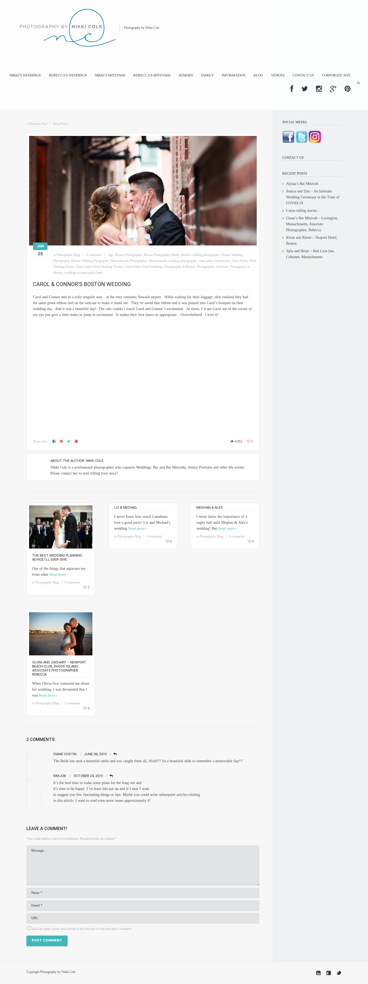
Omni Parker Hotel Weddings (144, 267)
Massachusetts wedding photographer (173, 261)
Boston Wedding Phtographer (90, 261)
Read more (58, 574)
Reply (115, 754)
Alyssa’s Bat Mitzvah (302, 184)
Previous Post (38, 124)
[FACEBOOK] (291, 88)
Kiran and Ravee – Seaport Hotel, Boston (312, 240)
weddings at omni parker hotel (83, 273)
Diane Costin (65, 754)
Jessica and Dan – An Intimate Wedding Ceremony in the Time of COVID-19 (312, 197)
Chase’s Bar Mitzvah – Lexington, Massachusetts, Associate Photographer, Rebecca (312, 224)
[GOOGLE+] (333, 88)
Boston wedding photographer (200, 255)
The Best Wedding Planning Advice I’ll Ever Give (57, 557)
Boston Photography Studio (161, 255)
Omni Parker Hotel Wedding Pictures (99, 267)
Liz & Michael (125, 507)
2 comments (94, 255)
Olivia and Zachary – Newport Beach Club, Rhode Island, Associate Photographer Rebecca (59, 668)
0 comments (72, 582)
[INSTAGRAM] (319, 88)
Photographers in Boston (212, 267)
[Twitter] (339, 973)
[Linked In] (318, 973)
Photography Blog (68, 255)
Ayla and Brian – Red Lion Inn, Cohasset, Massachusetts (310, 254)
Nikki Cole (94, 461)
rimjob (59, 776)
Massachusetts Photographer (128, 261)
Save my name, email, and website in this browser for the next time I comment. (82, 929)
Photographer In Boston (179, 267)
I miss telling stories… (303, 211)
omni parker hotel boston (214, 261)
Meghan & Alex (209, 507)
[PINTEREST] (347, 88)
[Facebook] (328, 973)
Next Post (59, 124)
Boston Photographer (128, 255)
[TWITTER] (304, 88)
